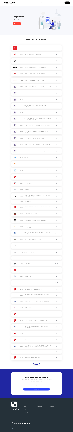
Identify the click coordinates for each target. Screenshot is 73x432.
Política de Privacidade (53, 404)
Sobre (25, 406)
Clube (25, 409)
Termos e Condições (53, 406)
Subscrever (16, 23)
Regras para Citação (53, 407)
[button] (38, 3)
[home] (9, 3)
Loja (25, 413)
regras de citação (15, 430)
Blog (58, 2)
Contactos (26, 412)
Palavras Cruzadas (40, 404)
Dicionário (42, 2)
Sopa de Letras (39, 406)
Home (25, 404)
